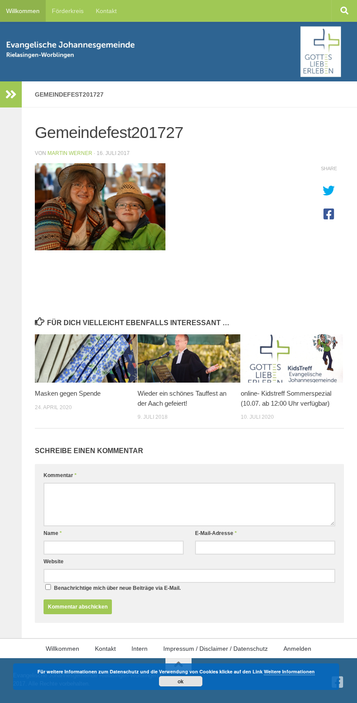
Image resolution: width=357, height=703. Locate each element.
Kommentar (60, 475)
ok (181, 681)
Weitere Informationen (289, 671)
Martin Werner (69, 153)
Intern (139, 648)
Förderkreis (68, 10)
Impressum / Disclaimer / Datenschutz (215, 648)
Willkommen (23, 10)
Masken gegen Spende (68, 393)
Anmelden (297, 648)
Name (53, 533)
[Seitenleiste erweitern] (11, 94)
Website (54, 561)
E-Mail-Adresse (216, 533)
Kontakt (106, 10)
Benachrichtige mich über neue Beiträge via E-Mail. (117, 588)
